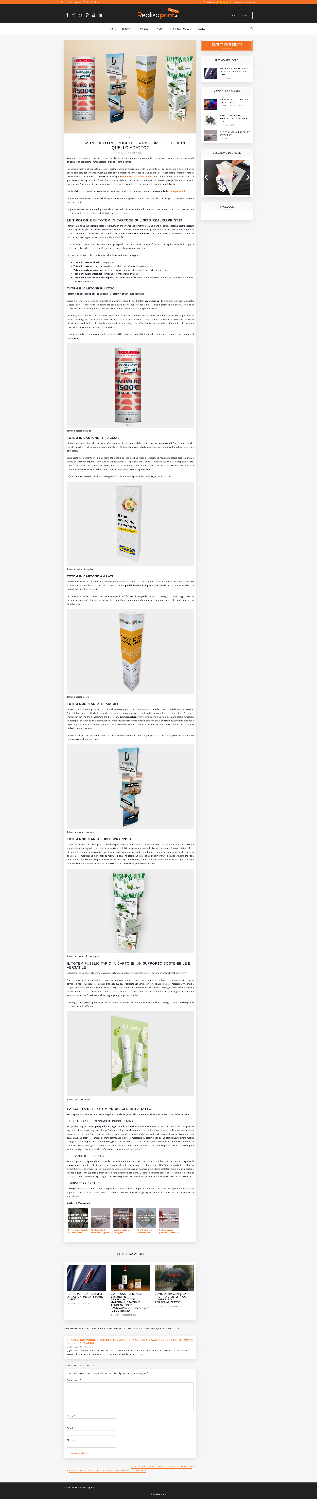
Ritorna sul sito (240, 15)
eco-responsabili (176, 191)
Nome (71, 1416)
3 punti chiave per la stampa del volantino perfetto (161, 1466)
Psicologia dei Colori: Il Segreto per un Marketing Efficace (234, 103)
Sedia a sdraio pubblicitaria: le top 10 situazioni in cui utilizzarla (107, 1470)
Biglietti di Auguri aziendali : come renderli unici (234, 118)
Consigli (144, 29)
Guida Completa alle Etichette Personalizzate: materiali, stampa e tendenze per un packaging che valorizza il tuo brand (130, 1302)
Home (113, 29)
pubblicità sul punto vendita (137, 176)
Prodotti (126, 29)
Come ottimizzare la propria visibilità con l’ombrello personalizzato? (171, 1298)
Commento (74, 1380)
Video (160, 29)
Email (71, 1428)
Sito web (71, 1440)
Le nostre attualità (179, 29)
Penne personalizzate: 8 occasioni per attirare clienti (85, 1296)
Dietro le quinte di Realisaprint (79, 1487)
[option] (86, 1285)
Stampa (201, 29)
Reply (187, 1340)
